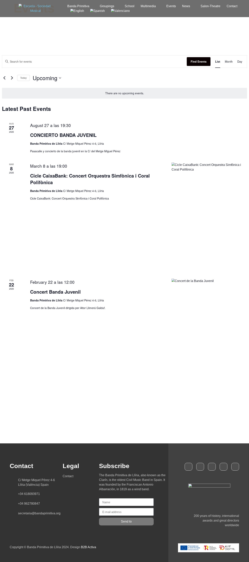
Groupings (107, 6)
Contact (232, 6)
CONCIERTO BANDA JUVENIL (63, 135)
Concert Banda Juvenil (55, 291)
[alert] (124, 93)
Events (171, 6)
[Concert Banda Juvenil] (209, 335)
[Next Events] (12, 78)
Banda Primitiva (78, 6)
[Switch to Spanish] (97, 11)
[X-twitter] (200, 467)
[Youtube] (212, 467)
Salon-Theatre (210, 6)
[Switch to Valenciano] (120, 11)
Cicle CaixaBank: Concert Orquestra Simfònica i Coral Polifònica (90, 179)
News (186, 6)
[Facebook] (188, 467)
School (129, 6)
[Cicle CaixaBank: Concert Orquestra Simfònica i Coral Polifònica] (209, 216)
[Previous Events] (4, 78)
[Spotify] (223, 467)
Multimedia (148, 6)
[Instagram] (235, 467)
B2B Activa (88, 547)
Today (23, 77)
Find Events (199, 61)
